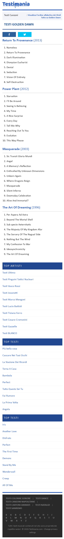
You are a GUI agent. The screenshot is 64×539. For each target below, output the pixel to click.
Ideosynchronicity (16, 249)
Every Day (12, 121)
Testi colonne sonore (18, 498)
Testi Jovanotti (10, 293)
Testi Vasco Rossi (11, 286)
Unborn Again (14, 176)
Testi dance (42, 498)
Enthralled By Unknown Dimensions (25, 171)
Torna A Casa (9, 369)
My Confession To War (18, 244)
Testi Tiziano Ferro (12, 313)
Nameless (12, 47)
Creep (5, 478)
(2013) (22, 40)
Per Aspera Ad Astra (17, 215)
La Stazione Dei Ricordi (14, 362)
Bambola (7, 375)
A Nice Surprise (15, 116)
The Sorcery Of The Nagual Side (23, 234)
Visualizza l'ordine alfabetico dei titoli (44, 15)
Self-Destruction (15, 82)
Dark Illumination (16, 57)
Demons (6, 458)
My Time (11, 111)
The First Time (10, 451)
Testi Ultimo (8, 272)
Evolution (11, 135)
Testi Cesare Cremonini (14, 320)
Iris (4, 424)
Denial (10, 67)
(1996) (21, 207)
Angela (6, 409)
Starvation (12, 96)
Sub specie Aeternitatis (19, 224)
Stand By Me (9, 465)
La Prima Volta (10, 402)
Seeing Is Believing (16, 106)
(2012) (15, 89)
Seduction (12, 72)
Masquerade (13, 186)
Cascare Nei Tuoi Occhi (14, 355)
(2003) (15, 149)
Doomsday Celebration (19, 195)
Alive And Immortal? (17, 200)
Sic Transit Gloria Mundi (19, 156)
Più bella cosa (9, 348)
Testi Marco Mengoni (13, 299)
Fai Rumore (8, 396)
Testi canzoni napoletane (20, 502)
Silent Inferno (14, 191)
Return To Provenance (18, 52)
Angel (10, 161)
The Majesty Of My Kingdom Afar (24, 229)
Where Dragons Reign (18, 181)
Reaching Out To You (18, 130)
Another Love (9, 431)
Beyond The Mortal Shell (20, 219)
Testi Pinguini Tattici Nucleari (17, 279)
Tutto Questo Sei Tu (12, 389)
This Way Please (15, 140)
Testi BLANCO (9, 333)
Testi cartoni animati (18, 505)
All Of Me (7, 485)
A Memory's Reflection (19, 166)
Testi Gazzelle (9, 326)
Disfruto (6, 438)
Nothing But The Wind (18, 239)
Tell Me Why (13, 126)
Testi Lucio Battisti (12, 306)
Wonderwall (8, 472)
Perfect (6, 382)
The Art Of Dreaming (18, 254)
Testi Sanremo (14, 508)
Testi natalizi (42, 505)
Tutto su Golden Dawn (51, 18)
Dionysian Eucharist (17, 62)
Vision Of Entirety (16, 77)
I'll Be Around (14, 101)
